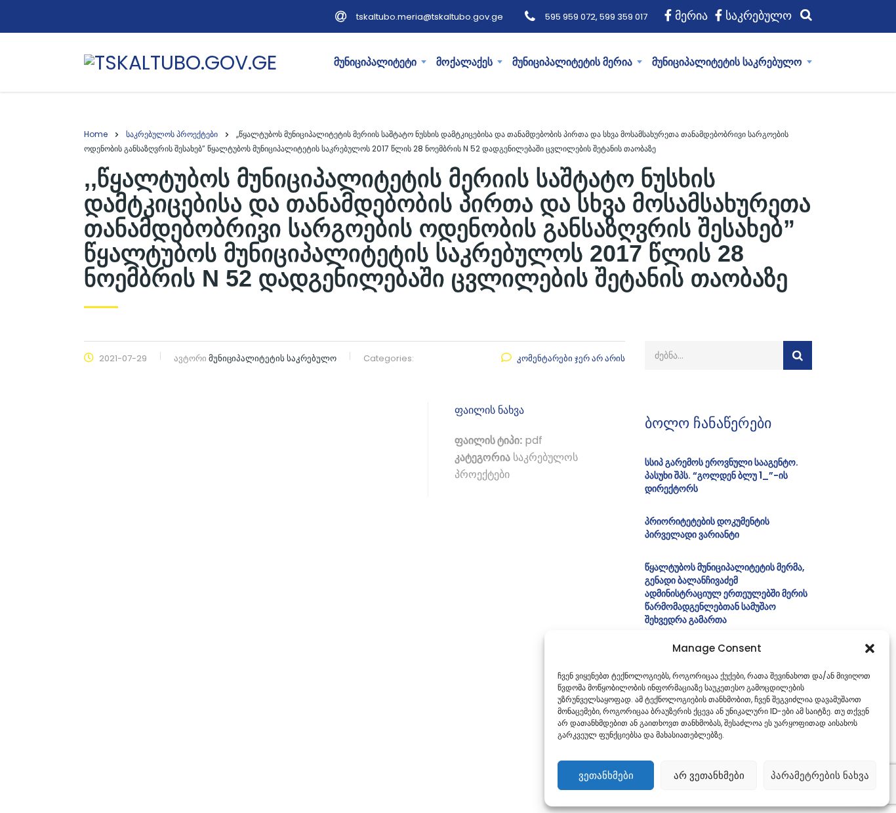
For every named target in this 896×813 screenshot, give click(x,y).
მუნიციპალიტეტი (375, 62)
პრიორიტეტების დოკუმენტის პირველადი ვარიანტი (707, 528)
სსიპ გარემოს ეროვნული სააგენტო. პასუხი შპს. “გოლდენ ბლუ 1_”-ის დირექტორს (721, 475)
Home (96, 134)
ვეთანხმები (606, 775)
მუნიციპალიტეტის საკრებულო (727, 62)
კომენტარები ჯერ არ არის (571, 358)
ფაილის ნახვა (489, 410)
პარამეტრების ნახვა (820, 775)
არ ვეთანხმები (709, 775)
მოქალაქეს (464, 62)
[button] (869, 648)
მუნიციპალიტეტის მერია (572, 62)
